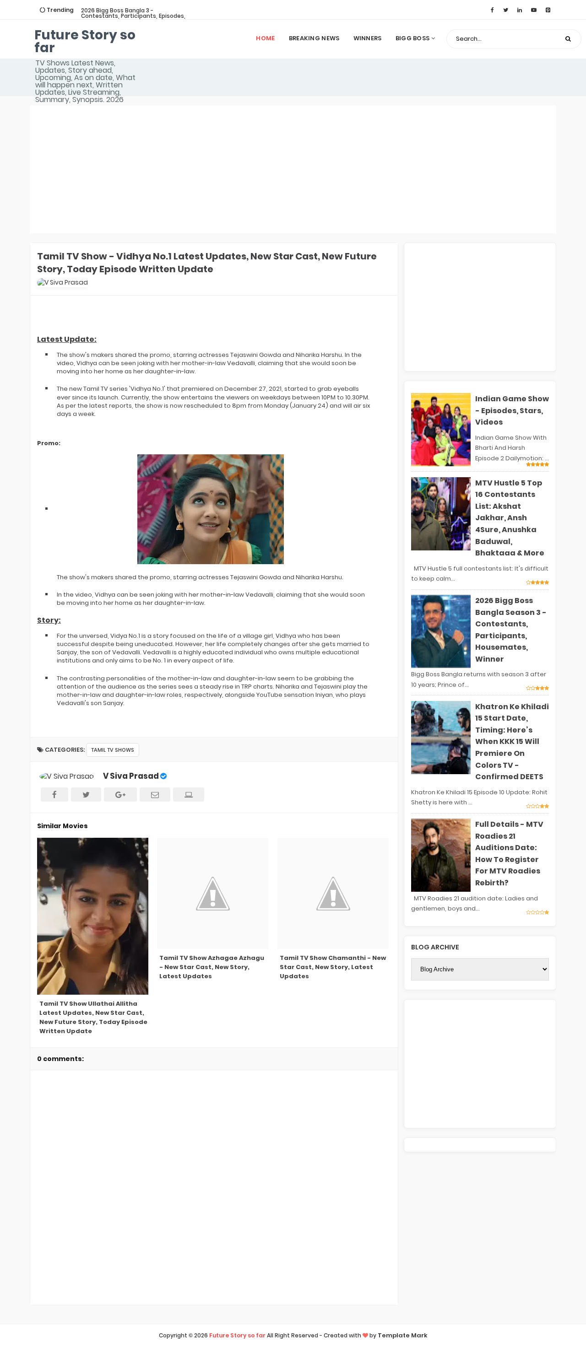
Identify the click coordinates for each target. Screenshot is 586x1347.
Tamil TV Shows (112, 750)
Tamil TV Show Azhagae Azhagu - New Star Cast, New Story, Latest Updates (211, 967)
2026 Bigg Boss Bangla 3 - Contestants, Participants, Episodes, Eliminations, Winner (133, 15)
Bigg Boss (413, 38)
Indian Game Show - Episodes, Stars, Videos (512, 410)
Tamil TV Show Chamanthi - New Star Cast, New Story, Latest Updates (333, 967)
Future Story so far (85, 41)
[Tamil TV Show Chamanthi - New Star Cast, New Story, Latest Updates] (334, 893)
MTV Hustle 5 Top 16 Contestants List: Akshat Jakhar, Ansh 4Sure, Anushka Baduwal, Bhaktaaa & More (509, 518)
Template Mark (403, 1335)
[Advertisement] (293, 169)
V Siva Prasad (131, 775)
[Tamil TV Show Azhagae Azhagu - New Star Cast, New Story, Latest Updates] (213, 893)
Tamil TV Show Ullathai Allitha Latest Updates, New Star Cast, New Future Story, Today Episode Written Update (93, 1017)
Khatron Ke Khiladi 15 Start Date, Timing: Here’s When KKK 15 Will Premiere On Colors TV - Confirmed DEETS (512, 741)
